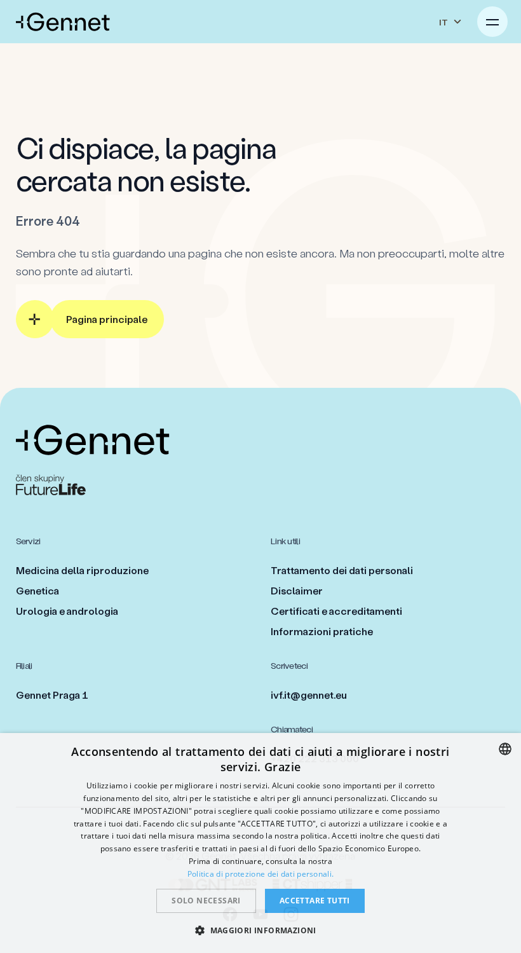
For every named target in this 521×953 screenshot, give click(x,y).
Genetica (37, 590)
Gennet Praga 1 (52, 694)
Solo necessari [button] (206, 900)
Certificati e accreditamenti (336, 610)
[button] (260, 930)
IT (443, 22)
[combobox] (505, 749)
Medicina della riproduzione (82, 570)
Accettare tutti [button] (315, 900)
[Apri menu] (492, 21)
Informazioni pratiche (322, 631)
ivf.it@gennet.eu (309, 694)
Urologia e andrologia (67, 610)
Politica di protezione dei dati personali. (260, 873)
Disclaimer (297, 590)
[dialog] (260, 843)
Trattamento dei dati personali (342, 570)
